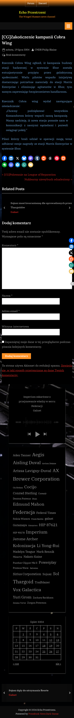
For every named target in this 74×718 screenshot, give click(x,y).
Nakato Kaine (33, 557)
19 (50, 645)
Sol (56, 573)
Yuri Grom (22, 597)
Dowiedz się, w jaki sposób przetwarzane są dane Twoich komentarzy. (37, 370)
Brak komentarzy (15, 55)
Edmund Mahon (28, 504)
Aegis (38, 454)
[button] (4, 158)
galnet (49, 519)
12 (50, 640)
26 (50, 651)
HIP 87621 (48, 524)
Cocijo (30, 487)
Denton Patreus (22, 498)
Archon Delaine (49, 463)
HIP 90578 (19, 532)
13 (57, 640)
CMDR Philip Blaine (46, 49)
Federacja (24, 512)
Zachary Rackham (43, 597)
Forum (30, 3)
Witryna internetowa (15, 326)
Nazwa (7, 295)
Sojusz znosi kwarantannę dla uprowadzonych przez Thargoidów (39, 205)
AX (56, 470)
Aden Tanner (22, 455)
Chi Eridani (18, 487)
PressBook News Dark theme (43, 713)
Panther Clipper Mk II (25, 562)
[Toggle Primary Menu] (68, 26)
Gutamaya (20, 525)
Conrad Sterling (25, 493)
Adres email (11, 311)
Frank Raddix (37, 519)
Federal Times (46, 513)
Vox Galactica (27, 589)
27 (57, 651)
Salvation (34, 568)
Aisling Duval (27, 462)
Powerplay (47, 562)
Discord (43, 3)
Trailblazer (42, 582)
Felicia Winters (21, 518)
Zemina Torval (19, 603)
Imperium (36, 532)
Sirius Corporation (27, 574)
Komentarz (10, 245)
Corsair (42, 493)
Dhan (34, 499)
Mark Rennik (45, 552)
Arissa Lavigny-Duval (32, 470)
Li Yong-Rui (48, 545)
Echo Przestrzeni (32, 12)
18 (43, 645)
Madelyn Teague (24, 552)
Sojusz (47, 574)
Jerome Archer (25, 539)
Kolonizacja (24, 545)
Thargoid (23, 581)
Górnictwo (33, 525)
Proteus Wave (21, 568)
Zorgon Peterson (36, 602)
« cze (16, 663)
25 (43, 651)
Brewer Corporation (36, 478)
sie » (58, 663)
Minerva (17, 556)
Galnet (12, 211)
